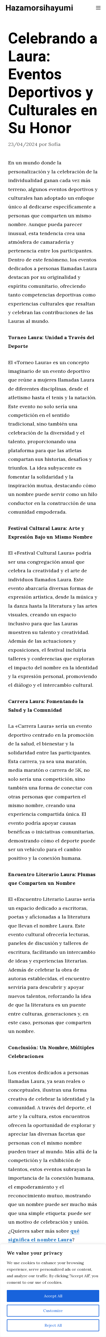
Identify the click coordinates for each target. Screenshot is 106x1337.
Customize (53, 1310)
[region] (53, 1290)
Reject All (53, 1325)
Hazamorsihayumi (39, 8)
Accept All (53, 1296)
